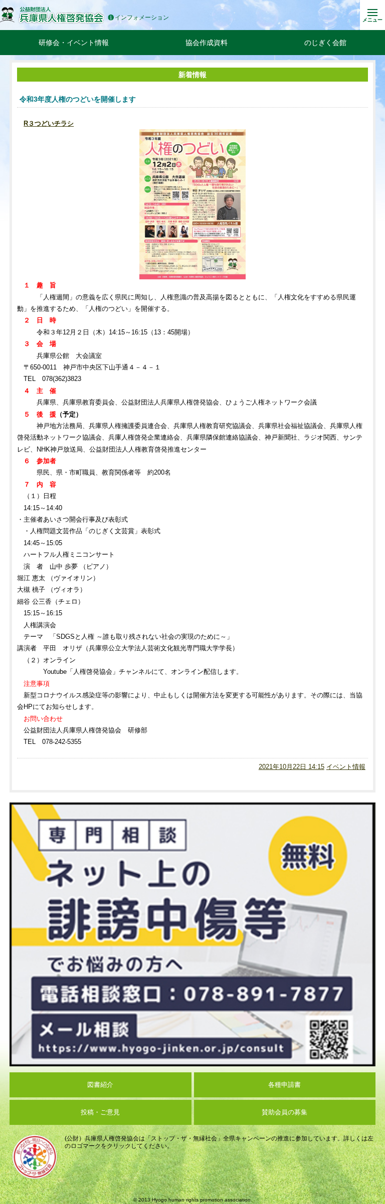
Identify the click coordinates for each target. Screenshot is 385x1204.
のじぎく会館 (325, 43)
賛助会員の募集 (284, 1112)
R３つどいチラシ (49, 123)
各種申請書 (284, 1084)
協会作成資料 (206, 43)
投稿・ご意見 (100, 1112)
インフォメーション (142, 18)
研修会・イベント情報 (74, 43)
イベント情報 (345, 766)
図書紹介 (100, 1084)
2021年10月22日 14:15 (291, 766)
